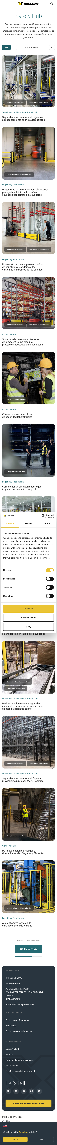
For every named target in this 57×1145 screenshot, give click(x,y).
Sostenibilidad (12, 1065)
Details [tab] (28, 523)
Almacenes (11, 1025)
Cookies (6, 1121)
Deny (28, 627)
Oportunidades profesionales (19, 1060)
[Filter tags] (52, 47)
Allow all (28, 608)
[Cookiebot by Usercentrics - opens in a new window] (42, 516)
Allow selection (28, 617)
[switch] (50, 579)
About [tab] (47, 523)
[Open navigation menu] (5, 4)
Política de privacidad (12, 1116)
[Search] (52, 4)
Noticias (9, 1054)
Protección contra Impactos (19, 1031)
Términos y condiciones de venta (21, 1071)
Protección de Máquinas (17, 1020)
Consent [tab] (10, 523)
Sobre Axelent (12, 1048)
